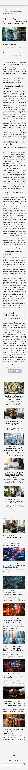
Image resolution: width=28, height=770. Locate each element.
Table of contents (10, 44)
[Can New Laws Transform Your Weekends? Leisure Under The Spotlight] (14, 388)
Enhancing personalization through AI (14, 47)
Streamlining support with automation (14, 50)
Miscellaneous (13, 760)
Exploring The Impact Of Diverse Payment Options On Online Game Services (14, 565)
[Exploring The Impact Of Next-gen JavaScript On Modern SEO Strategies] (14, 610)
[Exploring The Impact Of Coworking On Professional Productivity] (14, 491)
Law (13, 752)
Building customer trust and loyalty (13, 55)
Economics (13, 750)
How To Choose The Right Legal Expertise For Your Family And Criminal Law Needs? (14, 474)
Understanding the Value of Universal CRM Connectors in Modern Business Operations (14, 703)
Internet (8, 10)
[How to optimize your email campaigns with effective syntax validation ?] (14, 720)
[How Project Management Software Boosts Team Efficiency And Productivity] (14, 637)
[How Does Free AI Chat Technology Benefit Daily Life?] (14, 413)
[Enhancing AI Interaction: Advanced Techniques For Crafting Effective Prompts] (14, 582)
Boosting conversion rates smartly (13, 52)
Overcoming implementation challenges (15, 58)
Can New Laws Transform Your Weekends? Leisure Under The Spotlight (14, 397)
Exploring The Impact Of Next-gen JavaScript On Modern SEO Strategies (12, 620)
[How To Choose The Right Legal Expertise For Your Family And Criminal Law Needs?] (14, 464)
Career (13, 758)
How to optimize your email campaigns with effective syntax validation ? (13, 731)
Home (2, 10)
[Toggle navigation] (4, 2)
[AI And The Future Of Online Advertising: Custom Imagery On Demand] (14, 665)
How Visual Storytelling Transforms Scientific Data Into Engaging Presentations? (14, 448)
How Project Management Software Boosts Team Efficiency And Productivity (13, 648)
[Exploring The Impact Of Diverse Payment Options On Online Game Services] (14, 554)
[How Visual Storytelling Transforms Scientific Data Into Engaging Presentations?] (14, 439)
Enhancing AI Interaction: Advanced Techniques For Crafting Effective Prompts (13, 593)
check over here (16, 136)
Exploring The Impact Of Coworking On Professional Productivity (14, 501)
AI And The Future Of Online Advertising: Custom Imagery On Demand (14, 676)
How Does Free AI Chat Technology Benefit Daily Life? (14, 423)
